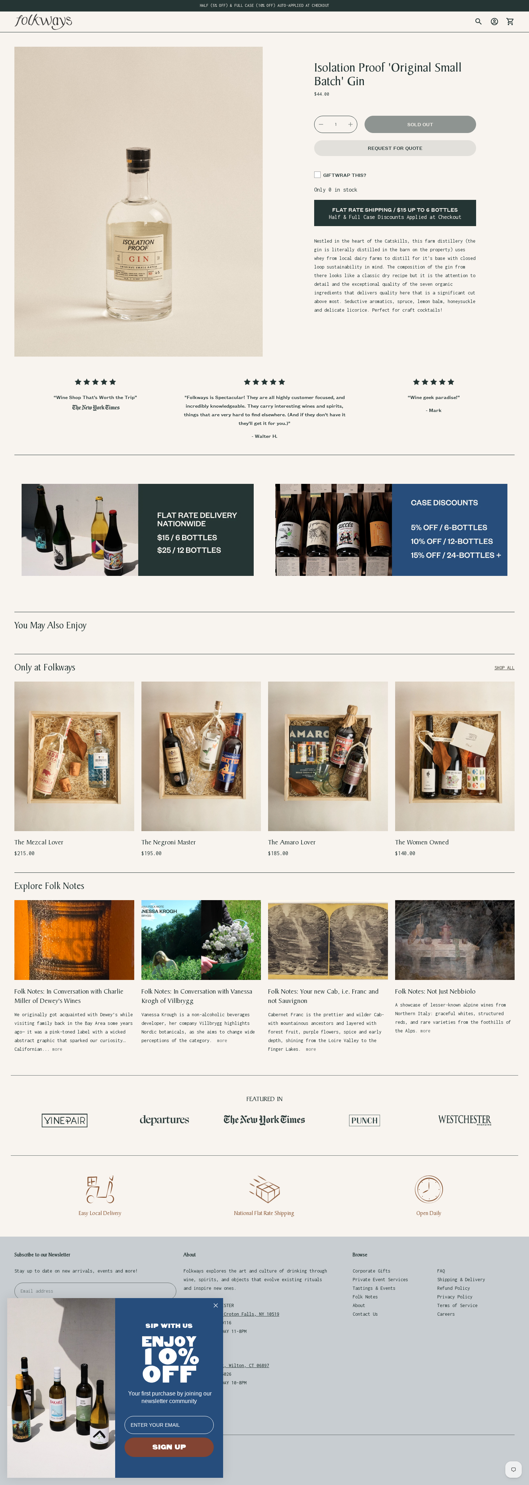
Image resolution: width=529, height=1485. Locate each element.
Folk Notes (365, 1297)
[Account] (494, 21)
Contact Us (365, 1314)
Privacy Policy (455, 1297)
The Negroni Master (168, 842)
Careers (446, 1314)
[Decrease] (321, 124)
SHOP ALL (504, 667)
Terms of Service (457, 1305)
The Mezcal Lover (38, 842)
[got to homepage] (43, 22)
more (57, 1049)
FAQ (441, 1271)
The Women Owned (422, 842)
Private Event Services (380, 1279)
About (359, 1305)
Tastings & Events (374, 1288)
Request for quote (395, 148)
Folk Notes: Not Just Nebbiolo (435, 991)
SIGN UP (169, 1447)
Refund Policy (453, 1288)
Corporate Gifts (371, 1271)
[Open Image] (138, 202)
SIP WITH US (169, 1326)
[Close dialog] (215, 1305)
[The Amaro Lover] (328, 756)
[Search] (479, 21)
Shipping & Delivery (461, 1279)
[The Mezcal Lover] (74, 756)
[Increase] (350, 124)
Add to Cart (74, 820)
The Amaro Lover (292, 842)
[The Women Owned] (455, 756)
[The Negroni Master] (201, 756)
